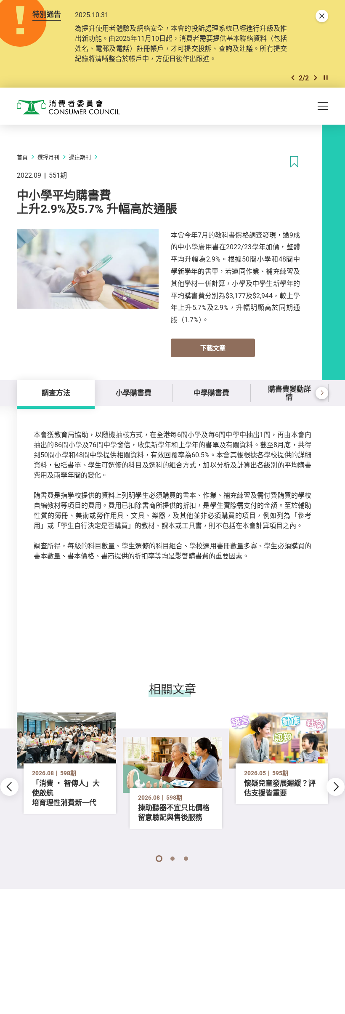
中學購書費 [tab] (211, 393)
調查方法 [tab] (56, 393)
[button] (292, 77)
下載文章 (213, 348)
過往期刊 (80, 157)
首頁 (22, 157)
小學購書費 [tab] (133, 393)
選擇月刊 (48, 157)
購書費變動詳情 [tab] (289, 392)
